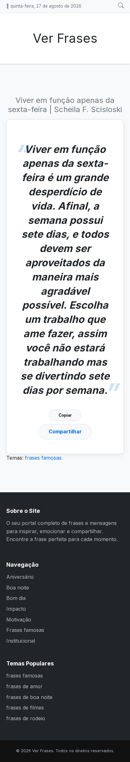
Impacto (16, 609)
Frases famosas (25, 630)
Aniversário (20, 577)
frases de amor (24, 686)
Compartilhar (65, 431)
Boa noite (17, 587)
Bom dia (16, 598)
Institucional (20, 641)
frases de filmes (25, 707)
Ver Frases (65, 38)
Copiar (65, 415)
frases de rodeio (25, 718)
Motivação (18, 619)
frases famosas (43, 458)
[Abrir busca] (121, 6)
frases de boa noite (29, 697)
